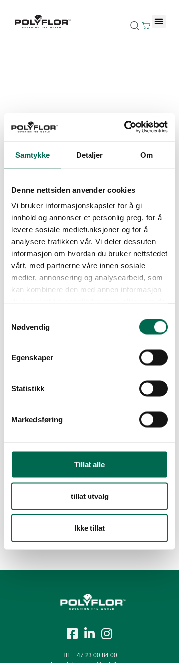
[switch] (153, 357)
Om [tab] (146, 154)
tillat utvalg (90, 496)
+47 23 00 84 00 (95, 655)
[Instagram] (106, 633)
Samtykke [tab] (32, 154)
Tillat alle (89, 464)
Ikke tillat (89, 527)
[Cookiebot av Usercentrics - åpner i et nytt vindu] (126, 127)
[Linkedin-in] (89, 633)
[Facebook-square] (72, 633)
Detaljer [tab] (89, 154)
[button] (159, 21)
